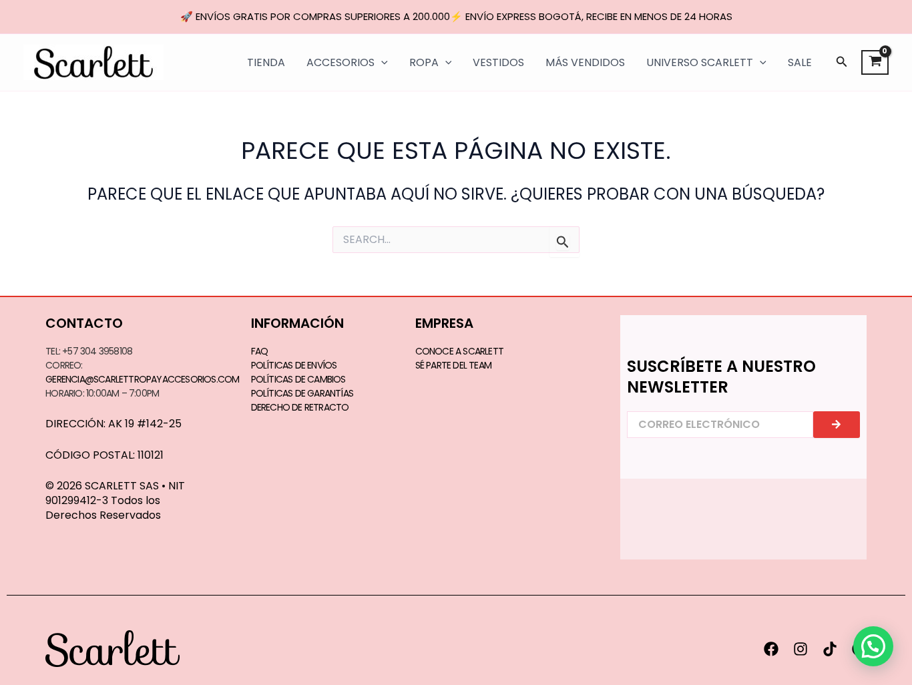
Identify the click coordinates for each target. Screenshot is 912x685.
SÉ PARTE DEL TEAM (453, 365)
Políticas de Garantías (302, 393)
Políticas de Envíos (294, 365)
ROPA (424, 62)
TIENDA (266, 62)
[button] (842, 62)
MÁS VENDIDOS (585, 62)
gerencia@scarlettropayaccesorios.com (142, 379)
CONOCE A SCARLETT (459, 351)
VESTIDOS (498, 62)
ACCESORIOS (340, 62)
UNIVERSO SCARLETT (699, 62)
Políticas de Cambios (298, 379)
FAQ (259, 351)
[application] (381, 63)
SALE (800, 62)
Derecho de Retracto (300, 407)
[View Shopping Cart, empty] (875, 62)
